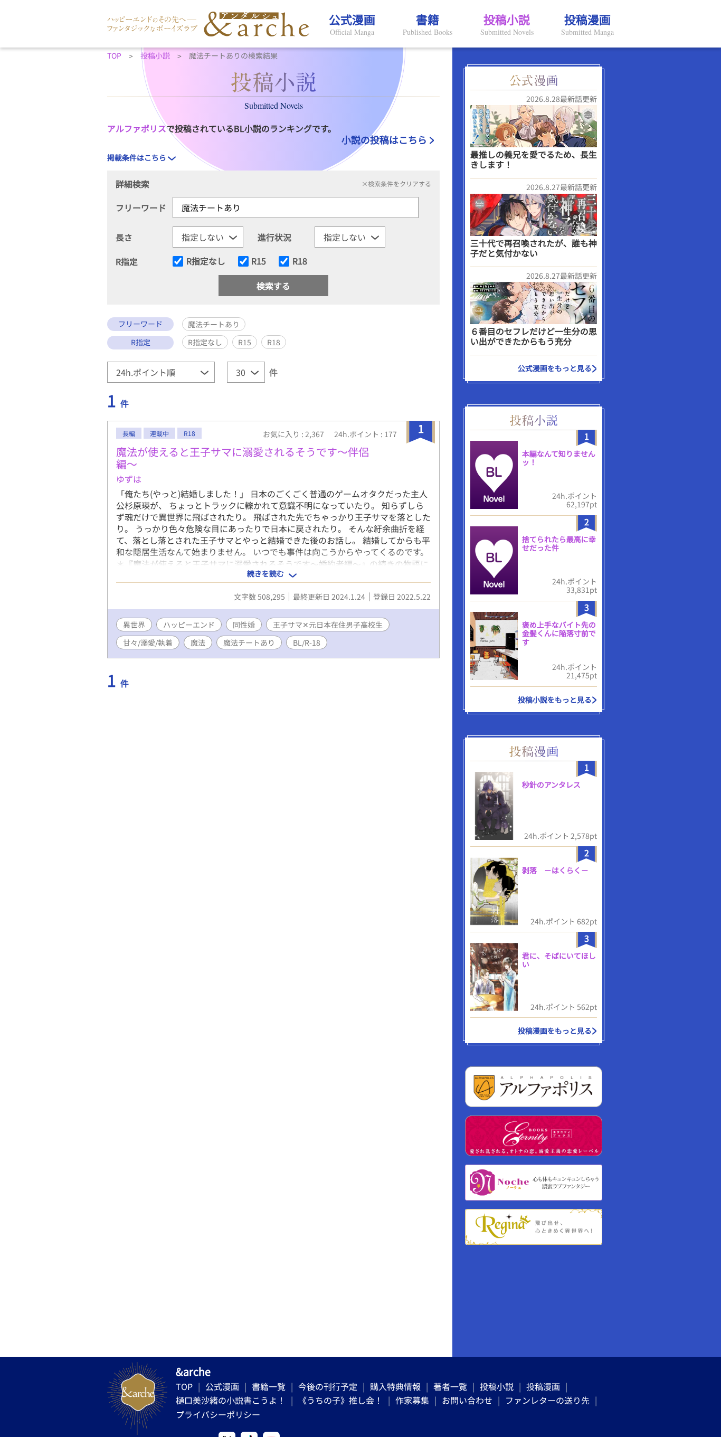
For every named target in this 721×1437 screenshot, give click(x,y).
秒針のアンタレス (551, 784)
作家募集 (412, 1400)
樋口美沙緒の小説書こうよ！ (231, 1400)
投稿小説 (497, 1386)
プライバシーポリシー (218, 1414)
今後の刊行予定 (327, 1386)
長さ (124, 237)
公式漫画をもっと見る (555, 368)
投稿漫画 (543, 1386)
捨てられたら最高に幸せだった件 (559, 543)
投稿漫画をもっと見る (555, 1030)
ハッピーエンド (189, 624)
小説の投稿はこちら (384, 139)
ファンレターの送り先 (547, 1400)
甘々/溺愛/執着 (148, 642)
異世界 (134, 624)
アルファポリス (136, 128)
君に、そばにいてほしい (559, 960)
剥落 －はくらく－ (555, 870)
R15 (258, 261)
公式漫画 (222, 1386)
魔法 (198, 642)
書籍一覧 (269, 1386)
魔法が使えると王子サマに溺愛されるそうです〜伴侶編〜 (242, 458)
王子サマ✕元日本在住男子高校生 (328, 624)
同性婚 (244, 624)
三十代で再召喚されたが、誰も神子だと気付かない (533, 248)
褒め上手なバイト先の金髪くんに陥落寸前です (559, 633)
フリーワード (141, 207)
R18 (299, 261)
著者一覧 (450, 1386)
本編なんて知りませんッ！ (558, 458)
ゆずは (128, 478)
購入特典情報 (395, 1386)
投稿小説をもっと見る (555, 699)
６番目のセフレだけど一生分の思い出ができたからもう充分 (533, 336)
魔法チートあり (249, 642)
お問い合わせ (467, 1400)
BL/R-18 (306, 642)
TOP (184, 1386)
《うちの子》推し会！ (340, 1400)
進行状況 (274, 237)
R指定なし (205, 261)
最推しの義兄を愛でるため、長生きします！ (533, 159)
